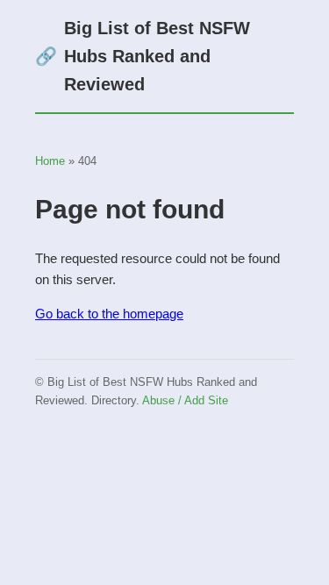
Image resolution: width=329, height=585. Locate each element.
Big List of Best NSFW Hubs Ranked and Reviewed (142, 56)
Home (50, 161)
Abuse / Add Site (185, 400)
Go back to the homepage (109, 313)
